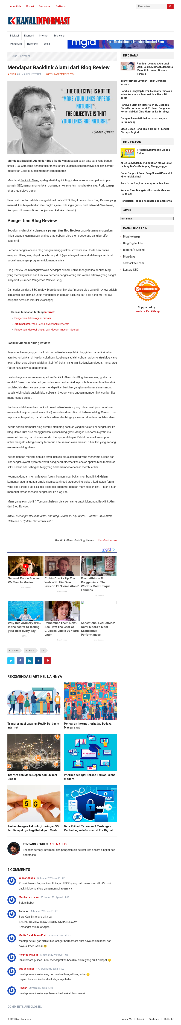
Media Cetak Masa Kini (32, 935)
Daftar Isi (61, 6)
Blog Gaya (129, 256)
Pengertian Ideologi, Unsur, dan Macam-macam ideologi (46, 329)
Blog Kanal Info (23, 1019)
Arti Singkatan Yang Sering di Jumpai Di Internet (41, 324)
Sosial (47, 43)
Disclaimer (45, 6)
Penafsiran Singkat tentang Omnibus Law (145, 183)
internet (30, 651)
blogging (14, 651)
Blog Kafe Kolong (134, 250)
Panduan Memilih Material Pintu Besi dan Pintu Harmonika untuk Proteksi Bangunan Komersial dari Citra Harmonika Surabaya (145, 108)
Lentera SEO (130, 269)
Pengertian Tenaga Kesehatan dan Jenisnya (146, 200)
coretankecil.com (133, 263)
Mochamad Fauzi (29, 897)
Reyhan (23, 987)
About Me (15, 6)
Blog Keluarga (131, 236)
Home (14, 56)
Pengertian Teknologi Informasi (32, 318)
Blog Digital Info (133, 243)
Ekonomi (29, 35)
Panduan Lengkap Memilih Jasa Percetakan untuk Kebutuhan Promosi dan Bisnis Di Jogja (146, 94)
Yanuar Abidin (27, 878)
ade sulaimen (26, 968)
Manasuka (16, 43)
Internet (43, 35)
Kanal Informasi (107, 540)
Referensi (32, 43)
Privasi (30, 6)
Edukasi (14, 35)
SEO (43, 651)
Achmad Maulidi (28, 954)
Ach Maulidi (23, 74)
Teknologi (59, 35)
